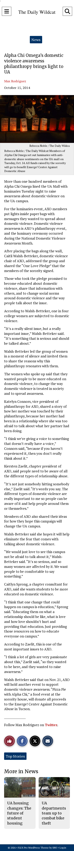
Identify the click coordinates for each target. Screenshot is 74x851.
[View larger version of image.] (37, 119)
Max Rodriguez (15, 81)
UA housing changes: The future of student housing (19, 813)
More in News (21, 771)
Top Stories (15, 756)
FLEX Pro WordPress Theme (33, 847)
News (35, 39)
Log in (63, 847)
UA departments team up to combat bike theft (54, 813)
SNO (54, 847)
